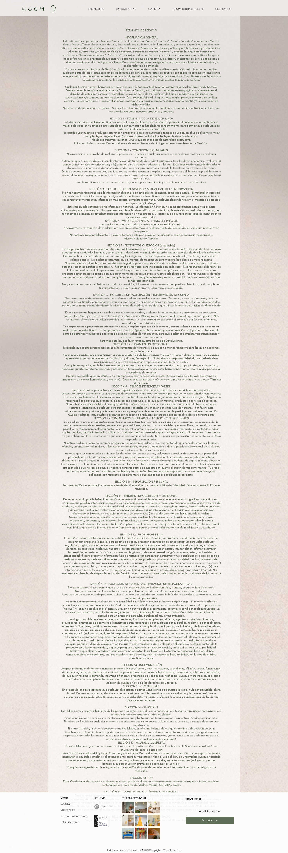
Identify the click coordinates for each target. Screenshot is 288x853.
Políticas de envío (70, 822)
